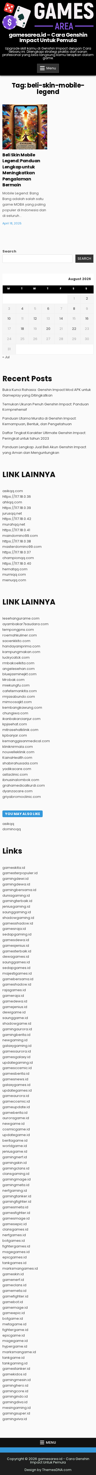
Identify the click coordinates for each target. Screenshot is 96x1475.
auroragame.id (15, 1118)
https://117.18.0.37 (16, 552)
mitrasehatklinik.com (20, 729)
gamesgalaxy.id (16, 1056)
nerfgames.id (14, 1235)
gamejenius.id (14, 1006)
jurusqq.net (12, 513)
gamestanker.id (16, 1368)
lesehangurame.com (20, 618)
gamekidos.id (14, 1374)
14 (61, 318)
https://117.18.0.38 (16, 541)
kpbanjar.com (14, 735)
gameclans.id (14, 1285)
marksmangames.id (20, 1268)
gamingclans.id (15, 1168)
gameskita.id (13, 867)
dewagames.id (15, 956)
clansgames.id (15, 1229)
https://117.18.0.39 (16, 507)
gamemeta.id (14, 1290)
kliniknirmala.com (17, 746)
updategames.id (17, 1090)
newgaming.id (14, 1040)
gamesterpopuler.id (20, 873)
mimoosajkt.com (17, 701)
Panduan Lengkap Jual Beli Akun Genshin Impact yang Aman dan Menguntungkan (44, 449)
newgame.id (13, 1123)
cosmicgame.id (16, 1129)
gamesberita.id (15, 1073)
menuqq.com (14, 580)
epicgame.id (13, 1335)
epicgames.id (14, 1257)
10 (9, 318)
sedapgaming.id (16, 934)
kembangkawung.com (22, 707)
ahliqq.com (12, 502)
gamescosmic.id (17, 1067)
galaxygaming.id (16, 1045)
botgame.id (12, 1318)
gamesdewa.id (15, 939)
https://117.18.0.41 (16, 530)
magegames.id (16, 1251)
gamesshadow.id (17, 923)
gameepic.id (13, 1312)
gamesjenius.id (15, 945)
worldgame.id (14, 1145)
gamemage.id (15, 1307)
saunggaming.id (16, 912)
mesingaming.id (16, 1407)
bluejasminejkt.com (19, 674)
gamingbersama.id (19, 889)
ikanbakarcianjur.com (21, 718)
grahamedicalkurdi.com (23, 785)
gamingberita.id (16, 1034)
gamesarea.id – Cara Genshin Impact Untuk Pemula (48, 37)
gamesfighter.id (16, 1212)
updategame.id (16, 1134)
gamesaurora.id (16, 1051)
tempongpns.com (18, 629)
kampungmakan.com (21, 651)
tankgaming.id (14, 1363)
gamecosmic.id (16, 1101)
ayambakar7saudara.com (25, 624)
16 (87, 318)
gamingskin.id (14, 1162)
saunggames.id (16, 962)
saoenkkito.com (16, 640)
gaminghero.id (15, 1385)
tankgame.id (13, 1357)
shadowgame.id (16, 1023)
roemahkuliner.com (19, 635)
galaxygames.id (16, 1084)
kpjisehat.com (14, 724)
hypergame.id (14, 1346)
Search (9, 251)
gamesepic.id (14, 1224)
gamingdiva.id (14, 1402)
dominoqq (11, 829)
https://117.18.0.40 (16, 563)
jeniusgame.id (14, 1151)
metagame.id (14, 1324)
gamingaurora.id (17, 1029)
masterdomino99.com (22, 546)
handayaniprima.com (21, 646)
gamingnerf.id (14, 1157)
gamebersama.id (17, 979)
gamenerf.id (13, 1279)
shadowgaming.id (18, 917)
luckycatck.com (16, 657)
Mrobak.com (13, 679)
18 (22, 328)
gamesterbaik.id (16, 951)
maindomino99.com (20, 535)
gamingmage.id (16, 1179)
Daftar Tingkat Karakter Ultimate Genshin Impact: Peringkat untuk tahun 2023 (44, 435)
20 (48, 328)
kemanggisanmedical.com (26, 741)
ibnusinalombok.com (20, 779)
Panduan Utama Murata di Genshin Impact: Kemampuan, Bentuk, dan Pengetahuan (39, 421)
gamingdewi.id (15, 878)
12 (35, 318)
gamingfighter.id (16, 1201)
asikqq (8, 823)
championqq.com (18, 557)
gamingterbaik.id (17, 900)
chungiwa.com (15, 713)
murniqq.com (14, 574)
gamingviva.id (14, 1418)
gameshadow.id (16, 984)
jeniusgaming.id (16, 906)
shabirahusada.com (20, 763)
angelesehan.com (18, 668)
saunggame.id (15, 1017)
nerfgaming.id (14, 1190)
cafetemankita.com (19, 690)
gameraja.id (13, 995)
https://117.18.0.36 (16, 496)
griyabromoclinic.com (21, 796)
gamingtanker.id (16, 1196)
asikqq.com (12, 490)
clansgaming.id (15, 1173)
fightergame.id (15, 1329)
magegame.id (15, 1340)
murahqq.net (13, 524)
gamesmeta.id (15, 1207)
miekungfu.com (16, 685)
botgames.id (13, 1240)
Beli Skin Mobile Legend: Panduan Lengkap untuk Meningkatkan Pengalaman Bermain (21, 170)
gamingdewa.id (16, 884)
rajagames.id (14, 990)
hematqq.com (14, 569)
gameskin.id (13, 1274)
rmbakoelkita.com (18, 663)
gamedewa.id (14, 1001)
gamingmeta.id (15, 1184)
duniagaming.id (16, 895)
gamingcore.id (15, 1391)
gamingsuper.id (16, 1413)
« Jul (6, 357)
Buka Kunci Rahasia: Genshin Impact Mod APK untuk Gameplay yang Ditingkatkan (46, 392)
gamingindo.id (15, 1396)
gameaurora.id (15, 1095)
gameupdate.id (16, 1107)
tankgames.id (14, 1262)
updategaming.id (17, 1062)
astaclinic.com (15, 774)
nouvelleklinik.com (18, 752)
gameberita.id (14, 1112)
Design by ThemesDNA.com (48, 1470)
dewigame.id (14, 1012)
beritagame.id (14, 1140)
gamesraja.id (14, 928)
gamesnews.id (15, 1079)
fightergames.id (16, 1246)
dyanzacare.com (17, 791)
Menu (51, 68)
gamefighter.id (15, 1296)
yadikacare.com (16, 768)
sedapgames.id (16, 967)
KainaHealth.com (17, 757)
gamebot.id (12, 1301)
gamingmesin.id (16, 1379)
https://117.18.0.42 (16, 518)
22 (74, 328)
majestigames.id (17, 973)
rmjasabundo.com (18, 696)
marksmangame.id (19, 1352)
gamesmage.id (16, 1218)
